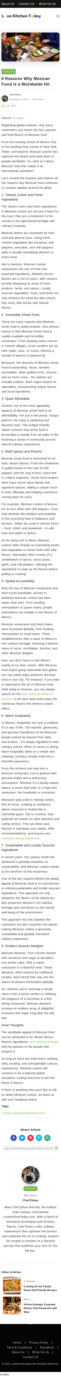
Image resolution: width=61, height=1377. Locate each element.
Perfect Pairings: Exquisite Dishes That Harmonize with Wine (40, 1308)
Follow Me (30, 1188)
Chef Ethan (15, 94)
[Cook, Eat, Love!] (21, 16)
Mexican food (35, 1113)
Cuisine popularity (13, 1113)
